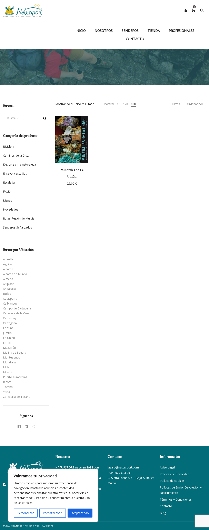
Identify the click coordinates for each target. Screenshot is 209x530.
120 (125, 104)
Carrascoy (9, 318)
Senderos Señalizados (17, 227)
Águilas (7, 264)
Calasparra (10, 298)
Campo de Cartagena (17, 308)
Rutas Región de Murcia (18, 218)
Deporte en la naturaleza (19, 164)
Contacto (166, 506)
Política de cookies (172, 481)
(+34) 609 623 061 (120, 473)
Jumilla (7, 333)
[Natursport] (23, 10)
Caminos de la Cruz (16, 155)
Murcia (7, 372)
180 (133, 104)
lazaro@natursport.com (123, 467)
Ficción (7, 191)
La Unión (9, 338)
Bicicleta (8, 146)
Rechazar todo (52, 513)
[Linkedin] (26, 426)
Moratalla (9, 362)
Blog (163, 513)
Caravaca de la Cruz (16, 313)
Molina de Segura (14, 352)
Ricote (7, 382)
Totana (8, 387)
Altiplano (8, 284)
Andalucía (9, 289)
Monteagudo (11, 357)
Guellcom (47, 525)
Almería (8, 279)
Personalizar (25, 513)
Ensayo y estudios (15, 173)
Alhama (8, 269)
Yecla (6, 392)
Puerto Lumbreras (15, 377)
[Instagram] (33, 426)
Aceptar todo (80, 513)
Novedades (10, 209)
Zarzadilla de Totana (16, 397)
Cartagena (10, 323)
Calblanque (10, 303)
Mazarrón (9, 348)
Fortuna (8, 328)
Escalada (9, 182)
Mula (6, 367)
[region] (53, 495)
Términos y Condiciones (176, 499)
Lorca (7, 343)
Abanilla (8, 259)
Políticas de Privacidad (174, 474)
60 (118, 104)
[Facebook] (19, 426)
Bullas (7, 294)
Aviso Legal (167, 467)
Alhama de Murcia (15, 274)
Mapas (7, 200)
